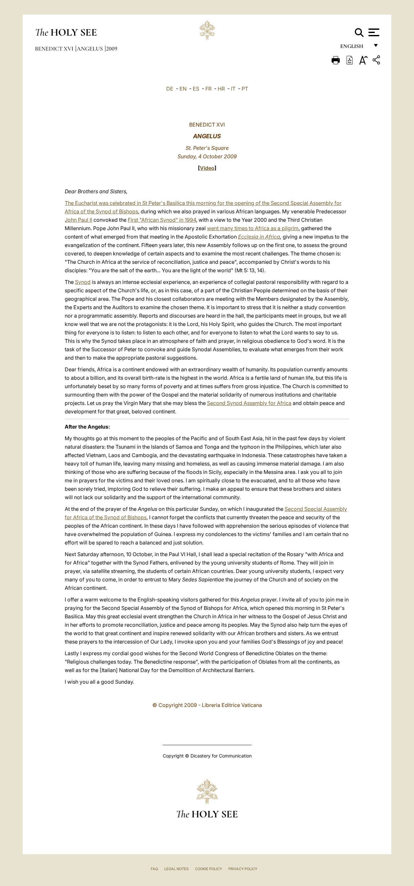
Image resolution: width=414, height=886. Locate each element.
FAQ (154, 869)
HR (221, 88)
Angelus (90, 48)
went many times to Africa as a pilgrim (253, 228)
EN (183, 88)
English (355, 48)
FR (208, 88)
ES (196, 88)
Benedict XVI (55, 48)
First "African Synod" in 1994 (162, 220)
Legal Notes (176, 869)
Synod (83, 282)
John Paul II (78, 220)
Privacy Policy (242, 869)
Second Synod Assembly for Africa (249, 403)
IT (233, 88)
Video (207, 168)
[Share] (377, 61)
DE (169, 88)
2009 (111, 48)
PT (245, 88)
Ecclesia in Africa (259, 236)
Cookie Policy (208, 869)
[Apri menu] (373, 32)
